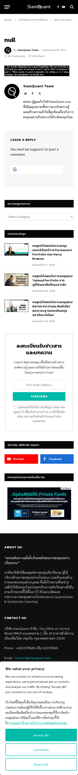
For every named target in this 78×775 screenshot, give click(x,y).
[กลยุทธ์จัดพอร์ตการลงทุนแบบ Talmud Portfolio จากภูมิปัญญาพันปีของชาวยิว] (16, 280)
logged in (37, 149)
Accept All (41, 735)
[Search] (71, 7)
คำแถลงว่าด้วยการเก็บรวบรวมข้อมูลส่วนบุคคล (38, 723)
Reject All (41, 764)
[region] (39, 718)
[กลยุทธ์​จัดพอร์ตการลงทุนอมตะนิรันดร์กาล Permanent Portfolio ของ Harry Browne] (16, 249)
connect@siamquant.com (33, 658)
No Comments (17, 56)
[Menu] (7, 7)
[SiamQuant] (39, 7)
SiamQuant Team (28, 50)
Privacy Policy (53, 416)
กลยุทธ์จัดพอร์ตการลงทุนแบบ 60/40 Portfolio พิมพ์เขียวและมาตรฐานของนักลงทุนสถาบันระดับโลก (52, 308)
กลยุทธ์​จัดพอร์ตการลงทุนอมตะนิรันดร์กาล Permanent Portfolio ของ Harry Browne (52, 252)
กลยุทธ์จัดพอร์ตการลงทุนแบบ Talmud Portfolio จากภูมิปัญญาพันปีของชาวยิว (52, 280)
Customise (41, 750)
